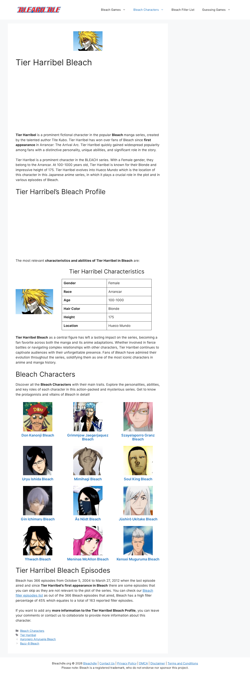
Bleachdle (90, 663)
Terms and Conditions (183, 663)
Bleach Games (111, 10)
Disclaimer (157, 663)
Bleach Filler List (182, 10)
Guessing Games (214, 10)
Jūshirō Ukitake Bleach (138, 519)
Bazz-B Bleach (29, 643)
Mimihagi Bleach (88, 479)
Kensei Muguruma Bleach (138, 559)
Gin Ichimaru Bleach (38, 519)
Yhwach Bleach (38, 559)
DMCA (143, 663)
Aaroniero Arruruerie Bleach (38, 639)
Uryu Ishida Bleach (37, 479)
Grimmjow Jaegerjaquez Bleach (87, 437)
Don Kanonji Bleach (37, 435)
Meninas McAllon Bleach (88, 559)
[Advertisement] (88, 98)
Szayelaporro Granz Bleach (138, 437)
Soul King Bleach (138, 479)
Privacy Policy (127, 663)
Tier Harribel (28, 635)
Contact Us (107, 663)
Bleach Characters (146, 10)
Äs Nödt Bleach (88, 519)
